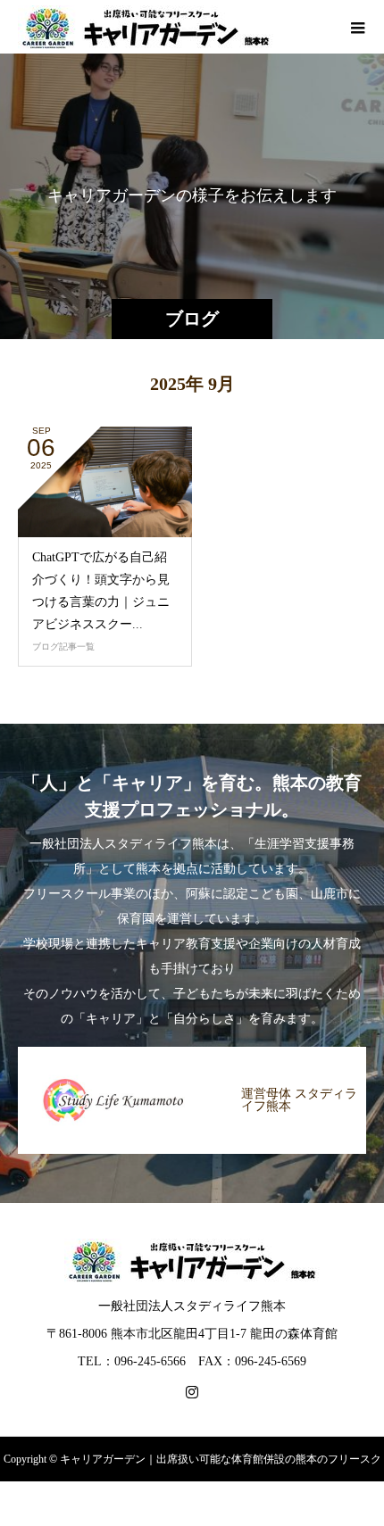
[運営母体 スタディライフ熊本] (192, 1048)
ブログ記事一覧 (63, 646)
